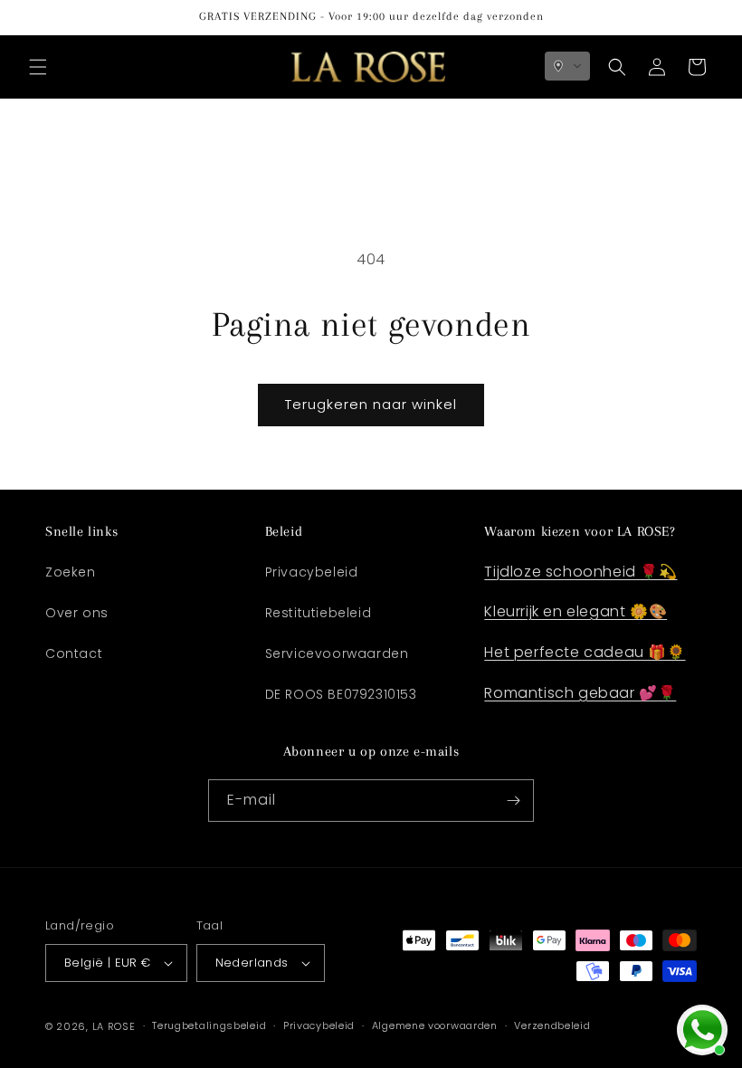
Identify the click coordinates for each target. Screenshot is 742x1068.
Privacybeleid (311, 572)
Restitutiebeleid (318, 613)
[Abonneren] (513, 800)
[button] (38, 67)
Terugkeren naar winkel (371, 404)
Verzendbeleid (552, 1025)
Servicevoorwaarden (337, 653)
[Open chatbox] (702, 1030)
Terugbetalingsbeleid (209, 1025)
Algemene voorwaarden (435, 1025)
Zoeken (70, 572)
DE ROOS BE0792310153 (341, 694)
